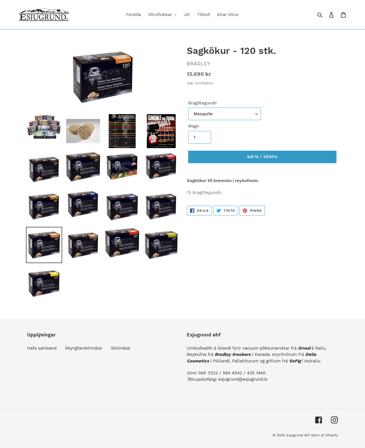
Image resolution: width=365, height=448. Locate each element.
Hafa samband (41, 348)
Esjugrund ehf (298, 435)
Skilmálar (121, 348)
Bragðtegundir (202, 103)
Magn (193, 126)
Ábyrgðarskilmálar (83, 348)
